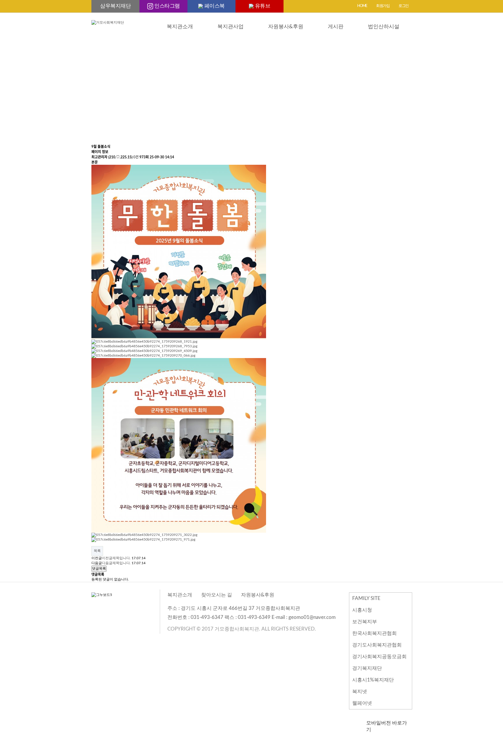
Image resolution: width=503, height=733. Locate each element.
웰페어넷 (362, 703)
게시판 (335, 26)
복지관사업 (230, 26)
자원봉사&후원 (285, 26)
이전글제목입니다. (116, 558)
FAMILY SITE (366, 598)
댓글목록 (99, 568)
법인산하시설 (383, 26)
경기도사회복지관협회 (377, 644)
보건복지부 (364, 621)
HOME (362, 6)
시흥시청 (362, 610)
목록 (97, 551)
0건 (136, 157)
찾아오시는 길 (216, 594)
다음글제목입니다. (116, 563)
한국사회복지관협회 (374, 633)
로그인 (403, 6)
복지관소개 (180, 26)
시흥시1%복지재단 (373, 679)
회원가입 (383, 6)
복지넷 (359, 691)
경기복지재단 (367, 668)
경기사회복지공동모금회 (379, 656)
